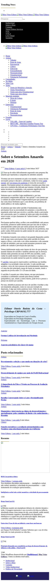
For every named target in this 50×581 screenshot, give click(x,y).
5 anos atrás (16, 378)
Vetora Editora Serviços (14, 29)
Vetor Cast (9, 83)
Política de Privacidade (14, 569)
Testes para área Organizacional (21, 92)
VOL (8, 31)
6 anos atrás (19, 169)
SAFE (8, 119)
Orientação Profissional (18, 77)
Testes (8, 86)
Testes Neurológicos (17, 90)
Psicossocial (14, 64)
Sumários (9, 38)
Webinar (13, 102)
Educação (13, 69)
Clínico (13, 66)
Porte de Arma (15, 62)
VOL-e (8, 34)
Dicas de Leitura (16, 98)
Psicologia (14, 113)
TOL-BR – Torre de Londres (21, 122)
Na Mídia (9, 81)
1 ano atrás (16, 420)
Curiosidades (10, 79)
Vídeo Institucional (13, 567)
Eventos (9, 117)
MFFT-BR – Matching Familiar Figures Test (26, 124)
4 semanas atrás (17, 528)
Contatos (9, 27)
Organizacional (15, 75)
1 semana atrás (17, 481)
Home (8, 56)
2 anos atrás (16, 404)
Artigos (8, 58)
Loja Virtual (10, 36)
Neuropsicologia (16, 73)
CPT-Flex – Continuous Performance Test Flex (27, 126)
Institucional (10, 23)
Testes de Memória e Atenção (21, 88)
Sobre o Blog (10, 25)
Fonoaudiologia (16, 71)
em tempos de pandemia (19, 183)
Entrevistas (10, 105)
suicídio (5, 262)
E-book (13, 100)
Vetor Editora (9, 169)
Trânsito (13, 60)
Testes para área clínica (18, 94)
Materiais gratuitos (12, 96)
